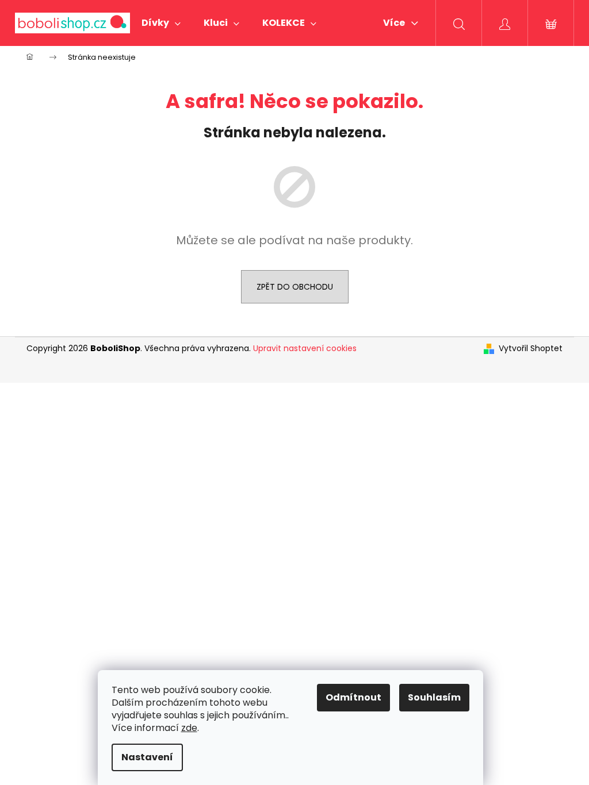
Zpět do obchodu (295, 287)
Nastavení (147, 757)
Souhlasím (434, 697)
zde (189, 727)
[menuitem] (161, 23)
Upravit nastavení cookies (305, 348)
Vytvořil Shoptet (531, 348)
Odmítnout (353, 697)
